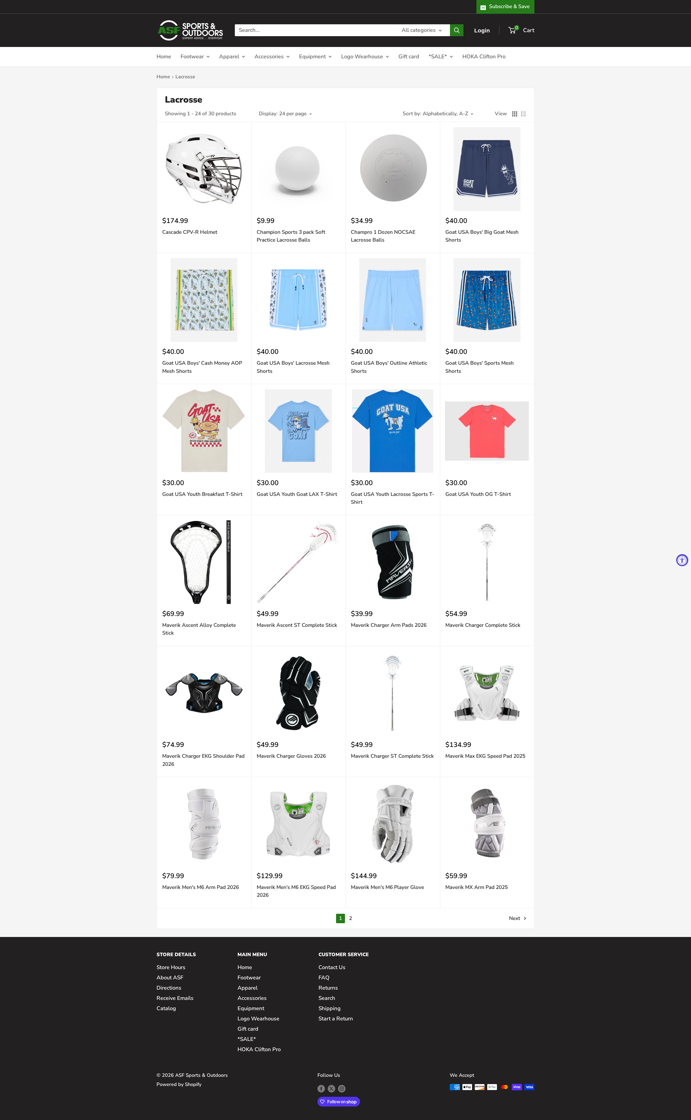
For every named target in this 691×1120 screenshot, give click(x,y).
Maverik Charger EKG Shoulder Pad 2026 (203, 760)
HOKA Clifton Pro (484, 56)
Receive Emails (175, 998)
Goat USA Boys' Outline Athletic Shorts (389, 367)
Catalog (166, 1008)
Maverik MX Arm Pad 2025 (476, 887)
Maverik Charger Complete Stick (482, 625)
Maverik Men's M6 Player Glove (387, 887)
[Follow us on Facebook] (321, 1088)
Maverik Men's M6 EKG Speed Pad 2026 (296, 891)
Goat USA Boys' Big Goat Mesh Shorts (482, 236)
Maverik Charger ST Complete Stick (392, 756)
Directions (169, 988)
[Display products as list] (523, 113)
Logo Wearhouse (362, 56)
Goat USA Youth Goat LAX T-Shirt (297, 494)
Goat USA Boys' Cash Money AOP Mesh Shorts (202, 367)
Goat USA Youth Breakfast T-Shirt (202, 494)
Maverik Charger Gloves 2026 (291, 756)
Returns (328, 988)
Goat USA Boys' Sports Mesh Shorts (479, 367)
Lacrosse (185, 76)
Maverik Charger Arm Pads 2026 (388, 625)
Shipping (330, 1008)
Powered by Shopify (179, 1084)
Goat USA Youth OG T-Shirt (478, 494)
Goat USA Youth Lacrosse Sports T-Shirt (392, 498)
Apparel (229, 56)
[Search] (456, 30)
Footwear (192, 56)
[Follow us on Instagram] (342, 1088)
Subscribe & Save (509, 6)
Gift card (408, 56)
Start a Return (336, 1018)
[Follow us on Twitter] (331, 1088)
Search (327, 998)
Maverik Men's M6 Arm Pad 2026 (200, 887)
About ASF (170, 977)
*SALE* (438, 56)
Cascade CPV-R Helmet (189, 232)
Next (514, 918)
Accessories (269, 56)
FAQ (324, 977)
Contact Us (332, 967)
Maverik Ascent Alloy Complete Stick (199, 629)
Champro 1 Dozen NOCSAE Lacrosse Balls (383, 236)
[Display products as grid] (514, 113)
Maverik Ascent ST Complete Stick (297, 625)
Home (164, 56)
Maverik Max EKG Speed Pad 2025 (485, 756)
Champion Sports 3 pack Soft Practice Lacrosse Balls (291, 236)
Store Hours (171, 967)
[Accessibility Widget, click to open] (682, 560)
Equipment (312, 56)
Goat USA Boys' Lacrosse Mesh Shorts (293, 367)
